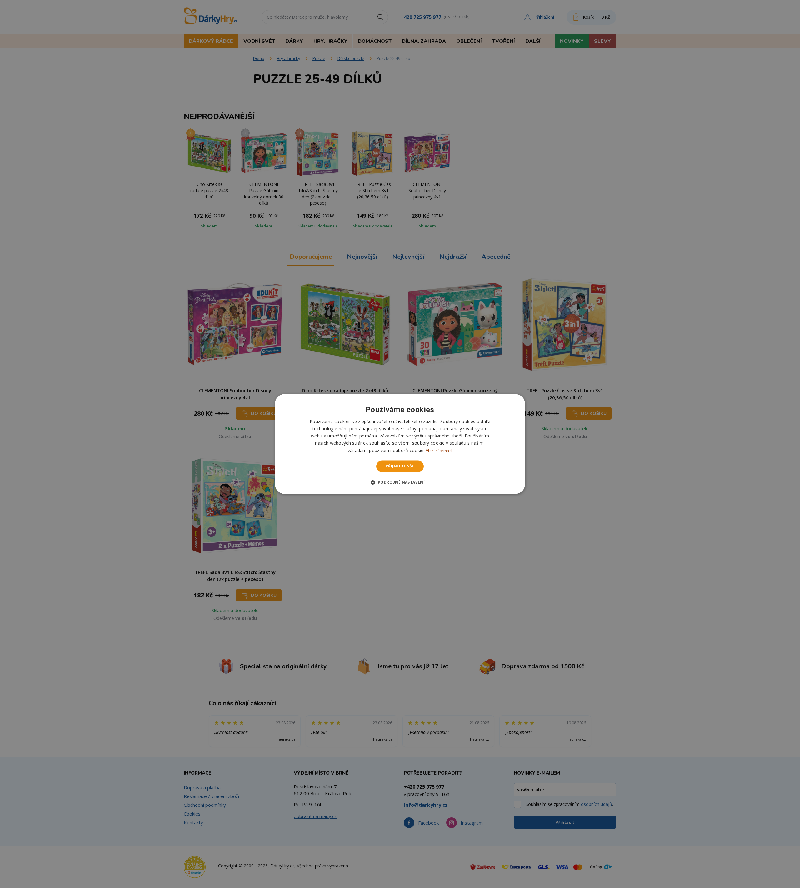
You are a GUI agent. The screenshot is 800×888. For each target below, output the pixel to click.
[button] (400, 482)
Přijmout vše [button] (400, 466)
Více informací (439, 450)
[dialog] (400, 444)
